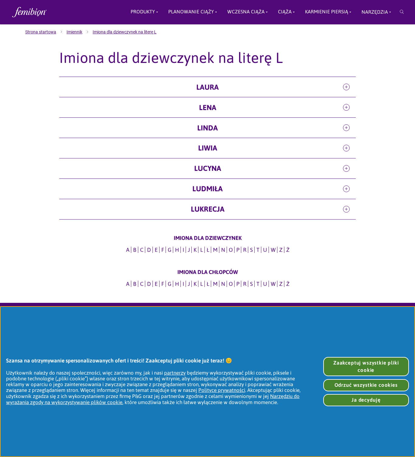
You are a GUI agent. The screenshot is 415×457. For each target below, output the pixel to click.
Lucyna (207, 168)
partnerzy (175, 373)
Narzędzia (375, 12)
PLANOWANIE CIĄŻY (191, 11)
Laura (207, 87)
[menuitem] (46, 31)
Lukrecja (208, 209)
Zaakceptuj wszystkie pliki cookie (366, 366)
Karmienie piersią (326, 11)
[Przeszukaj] (402, 12)
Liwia (207, 148)
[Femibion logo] (52, 12)
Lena (207, 107)
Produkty (143, 11)
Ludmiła (207, 189)
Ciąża (285, 11)
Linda (207, 128)
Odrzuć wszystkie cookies (366, 385)
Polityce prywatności (221, 390)
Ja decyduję (366, 400)
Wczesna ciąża (246, 11)
